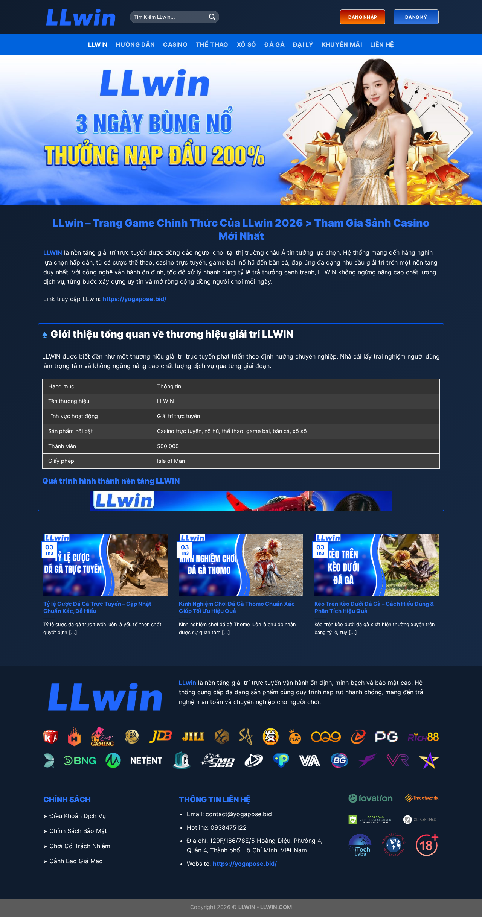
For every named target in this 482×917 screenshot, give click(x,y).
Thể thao (212, 44)
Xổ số (246, 44)
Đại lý (303, 44)
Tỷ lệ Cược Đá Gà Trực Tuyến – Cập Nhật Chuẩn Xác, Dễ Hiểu (97, 607)
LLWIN (98, 44)
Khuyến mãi (342, 44)
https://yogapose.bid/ (134, 299)
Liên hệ (382, 44)
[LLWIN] (81, 17)
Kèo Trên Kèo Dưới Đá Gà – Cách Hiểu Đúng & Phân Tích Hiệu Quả (374, 607)
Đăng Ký (416, 17)
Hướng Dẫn (135, 44)
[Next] (440, 593)
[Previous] (41, 593)
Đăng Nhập (362, 17)
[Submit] (212, 17)
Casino (175, 44)
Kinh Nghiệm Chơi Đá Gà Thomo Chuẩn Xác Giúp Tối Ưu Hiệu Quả (237, 607)
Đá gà (274, 44)
